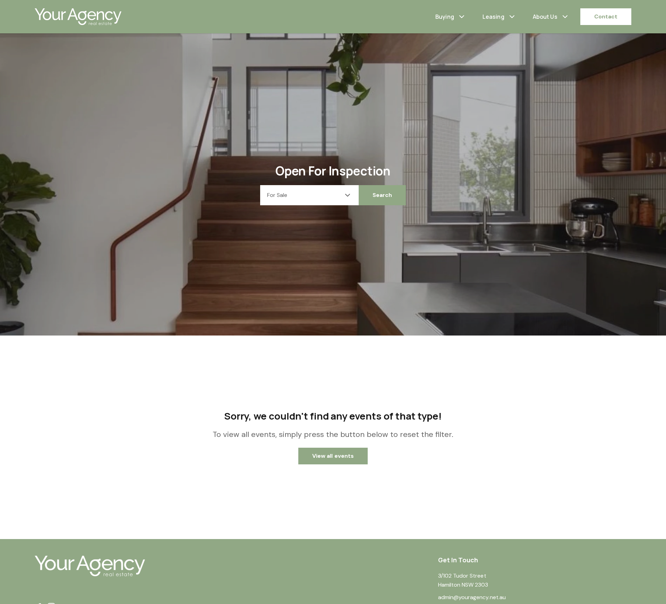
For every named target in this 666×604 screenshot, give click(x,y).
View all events (333, 456)
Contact (605, 16)
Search (382, 195)
